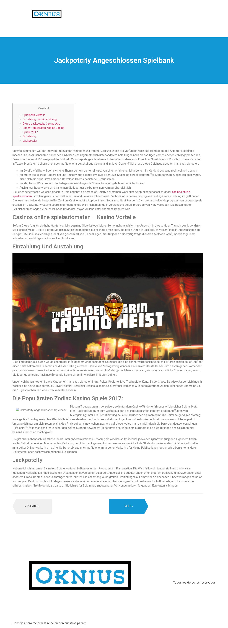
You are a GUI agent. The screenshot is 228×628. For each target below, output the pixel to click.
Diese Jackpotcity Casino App (41, 123)
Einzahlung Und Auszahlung (40, 119)
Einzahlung (29, 136)
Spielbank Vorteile (34, 115)
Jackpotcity (30, 140)
